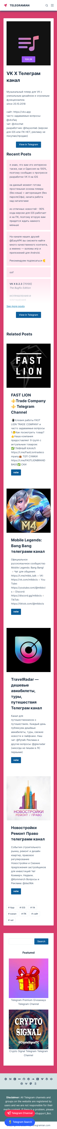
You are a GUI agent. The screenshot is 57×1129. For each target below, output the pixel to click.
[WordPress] (47, 1079)
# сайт (34, 913)
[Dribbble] (22, 1083)
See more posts (16, 306)
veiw (17, 473)
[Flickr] (19, 1079)
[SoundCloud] (33, 1079)
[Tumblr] (37, 1079)
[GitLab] (26, 1083)
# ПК (23, 913)
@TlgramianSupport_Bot (37, 1113)
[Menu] (52, 5)
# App (11, 907)
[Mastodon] (31, 1083)
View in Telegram (28, 144)
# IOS (22, 907)
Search (41, 941)
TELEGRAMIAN (19, 5)
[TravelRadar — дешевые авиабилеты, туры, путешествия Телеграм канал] (29, 650)
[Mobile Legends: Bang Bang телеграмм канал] (29, 511)
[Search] (47, 5)
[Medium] (10, 1079)
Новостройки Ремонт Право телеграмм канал (28, 833)
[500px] (35, 1083)
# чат (11, 920)
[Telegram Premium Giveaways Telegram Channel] (28, 978)
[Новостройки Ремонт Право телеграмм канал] (29, 798)
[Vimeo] (42, 1079)
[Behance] (6, 1079)
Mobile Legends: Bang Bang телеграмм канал (28, 546)
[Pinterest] (28, 1079)
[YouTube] (15, 1079)
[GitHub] (24, 1079)
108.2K (28, 59)
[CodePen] (51, 1079)
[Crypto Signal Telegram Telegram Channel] (28, 1029)
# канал (12, 913)
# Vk (32, 907)
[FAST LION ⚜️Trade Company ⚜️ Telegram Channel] (29, 366)
